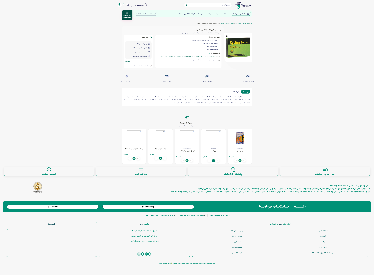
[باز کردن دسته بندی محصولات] (233, 13)
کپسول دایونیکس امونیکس (187, 151)
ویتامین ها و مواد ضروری (227, 23)
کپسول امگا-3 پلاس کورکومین (160, 149)
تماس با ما (323, 247)
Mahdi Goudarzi (163, 263)
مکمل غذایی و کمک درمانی (242, 23)
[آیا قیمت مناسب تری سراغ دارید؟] (151, 65)
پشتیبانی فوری (127, 15)
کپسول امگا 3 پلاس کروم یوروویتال (134, 149)
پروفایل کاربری (237, 236)
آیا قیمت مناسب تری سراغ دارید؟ (141, 66)
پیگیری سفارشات (237, 230)
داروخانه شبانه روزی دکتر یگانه (186, 14)
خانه (251, 23)
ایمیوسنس (240, 151)
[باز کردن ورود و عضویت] (133, 5)
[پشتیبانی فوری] (127, 13)
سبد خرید (237, 241)
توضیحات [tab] (246, 92)
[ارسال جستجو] (187, 5)
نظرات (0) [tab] (236, 92)
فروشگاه (216, 14)
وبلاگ (209, 14)
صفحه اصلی (224, 14)
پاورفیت (213, 151)
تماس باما (201, 14)
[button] (226, 36)
